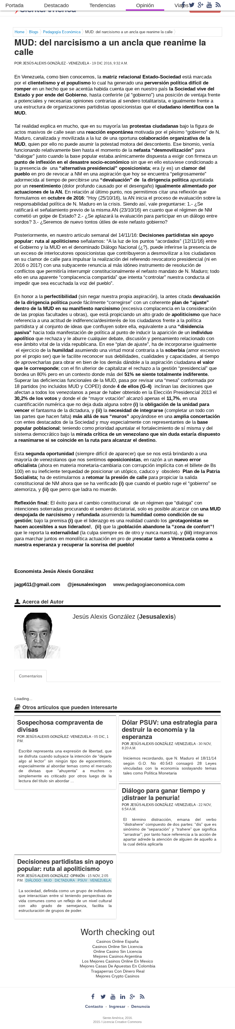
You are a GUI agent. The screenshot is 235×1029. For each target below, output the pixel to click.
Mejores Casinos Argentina (117, 956)
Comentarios (30, 676)
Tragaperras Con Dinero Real (117, 971)
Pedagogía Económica (62, 32)
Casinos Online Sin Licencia (117, 946)
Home (19, 32)
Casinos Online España (117, 941)
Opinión (145, 5)
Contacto (94, 1006)
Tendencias (102, 5)
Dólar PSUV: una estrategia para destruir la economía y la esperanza (169, 729)
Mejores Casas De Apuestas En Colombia (117, 966)
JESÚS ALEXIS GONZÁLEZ (44, 63)
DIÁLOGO (33, 880)
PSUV (82, 880)
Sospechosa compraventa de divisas (60, 725)
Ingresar (117, 1006)
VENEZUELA (78, 63)
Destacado (56, 5)
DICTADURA (65, 880)
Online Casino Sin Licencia (117, 951)
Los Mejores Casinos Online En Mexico (117, 961)
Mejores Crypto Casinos (117, 976)
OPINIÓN (77, 876)
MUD (48, 880)
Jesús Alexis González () (124, 616)
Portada (14, 5)
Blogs (33, 32)
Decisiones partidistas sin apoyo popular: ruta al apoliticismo (65, 865)
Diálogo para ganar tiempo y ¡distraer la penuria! (163, 794)
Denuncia (140, 1006)
